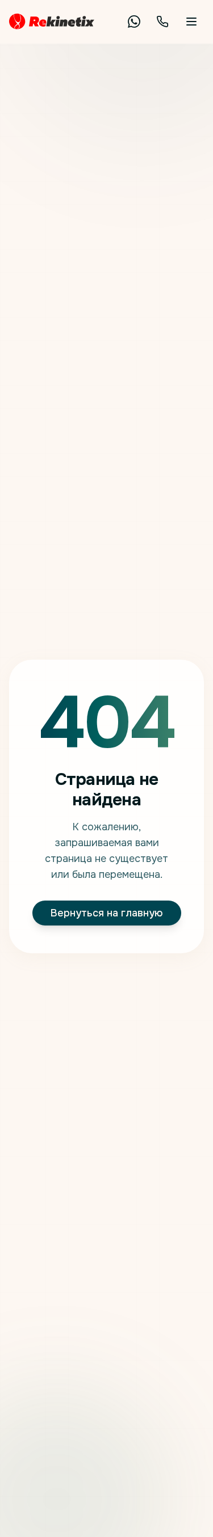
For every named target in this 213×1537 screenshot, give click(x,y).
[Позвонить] (162, 21)
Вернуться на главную (107, 913)
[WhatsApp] (134, 21)
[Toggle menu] (191, 21)
